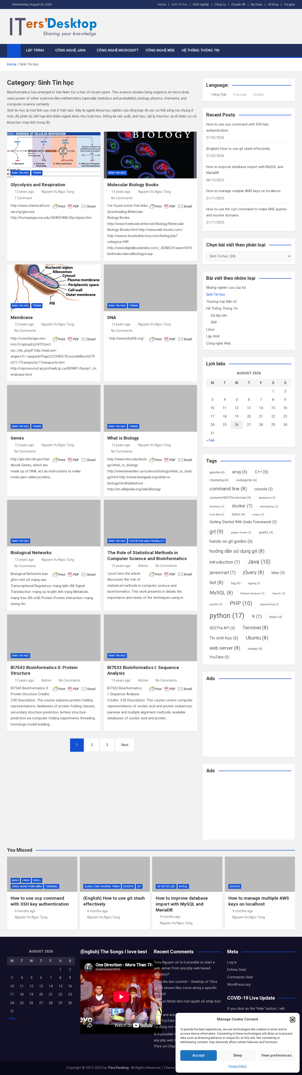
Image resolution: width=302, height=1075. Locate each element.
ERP (214, 322)
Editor (238, 514)
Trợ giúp (289, 4)
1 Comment (23, 198)
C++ (261, 472)
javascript (223, 572)
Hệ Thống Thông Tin (200, 50)
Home (162, 4)
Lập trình (35, 50)
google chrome (241, 532)
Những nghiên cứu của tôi (226, 287)
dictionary (217, 506)
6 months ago (25, 911)
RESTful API (222, 628)
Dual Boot (217, 514)
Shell (37, 880)
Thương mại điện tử (221, 301)
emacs (258, 514)
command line (228, 489)
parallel (216, 604)
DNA (111, 317)
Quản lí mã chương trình (102, 886)
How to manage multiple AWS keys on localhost (243, 191)
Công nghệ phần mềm (27, 886)
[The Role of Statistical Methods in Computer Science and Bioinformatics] (150, 523)
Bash (15, 880)
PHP (241, 603)
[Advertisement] (245, 718)
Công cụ (220, 4)
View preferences (276, 1055)
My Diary (256, 4)
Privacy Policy (238, 1066)
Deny (238, 1055)
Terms (37, 172)
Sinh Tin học (179, 4)
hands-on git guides (231, 541)
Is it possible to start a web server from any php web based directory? (184, 968)
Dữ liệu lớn (219, 315)
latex (278, 572)
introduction (225, 562)
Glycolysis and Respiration (38, 184)
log (235, 583)
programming (269, 604)
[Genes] (54, 408)
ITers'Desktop (118, 1068)
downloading (269, 506)
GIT (139, 886)
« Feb (210, 440)
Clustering (219, 480)
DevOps (128, 886)
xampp (255, 648)
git (216, 532)
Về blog (273, 4)
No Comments (122, 198)
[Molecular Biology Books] (150, 155)
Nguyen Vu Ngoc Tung (58, 192)
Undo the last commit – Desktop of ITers (185, 982)
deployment (267, 497)
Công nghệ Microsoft (117, 50)
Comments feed (240, 977)
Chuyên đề (238, 4)
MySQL (221, 593)
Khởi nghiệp (201, 4)
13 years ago (24, 192)
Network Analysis (252, 593)
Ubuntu (257, 638)
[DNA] (150, 287)
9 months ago (170, 917)
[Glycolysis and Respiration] (54, 155)
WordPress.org (238, 984)
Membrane (22, 317)
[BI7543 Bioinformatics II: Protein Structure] (54, 637)
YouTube (219, 657)
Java (259, 562)
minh (157, 1001)
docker (242, 506)
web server (225, 648)
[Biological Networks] (54, 523)
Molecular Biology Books (132, 184)
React (275, 617)
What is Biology (123, 438)
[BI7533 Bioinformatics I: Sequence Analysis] (150, 637)
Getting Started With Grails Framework (243, 522)
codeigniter (246, 480)
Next (124, 745)
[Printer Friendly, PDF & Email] (74, 206)
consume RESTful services (230, 497)
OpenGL (278, 593)
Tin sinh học (224, 638)
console (263, 489)
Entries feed (236, 969)
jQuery (253, 572)
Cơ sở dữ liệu (166, 886)
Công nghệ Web (160, 50)
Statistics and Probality (146, 541)
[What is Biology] (150, 408)
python (227, 616)
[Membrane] (54, 287)
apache (217, 472)
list (216, 582)
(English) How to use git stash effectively (238, 149)
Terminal (255, 627)
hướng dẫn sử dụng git (237, 551)
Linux (210, 329)
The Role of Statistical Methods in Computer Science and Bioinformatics (147, 555)
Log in (232, 962)
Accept (199, 1055)
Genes (17, 438)
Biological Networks (31, 552)
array (239, 472)
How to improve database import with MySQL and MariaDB (182, 903)
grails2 (266, 532)
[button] (292, 1019)
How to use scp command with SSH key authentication (40, 901)
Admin (143, 566)
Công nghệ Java (70, 50)
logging (254, 583)
